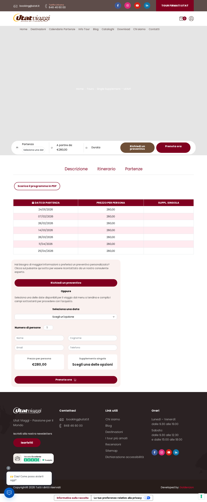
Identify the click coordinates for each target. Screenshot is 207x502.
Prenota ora (173, 146)
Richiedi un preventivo (137, 147)
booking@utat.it (29, 6)
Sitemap (111, 451)
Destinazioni (38, 29)
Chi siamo (139, 29)
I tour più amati (116, 438)
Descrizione (76, 169)
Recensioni (113, 444)
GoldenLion (187, 487)
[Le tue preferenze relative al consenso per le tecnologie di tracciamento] (201, 496)
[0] (181, 19)
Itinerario (106, 169)
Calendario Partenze (62, 29)
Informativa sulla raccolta (72, 497)
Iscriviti (27, 443)
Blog (95, 29)
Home (23, 29)
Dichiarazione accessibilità (124, 457)
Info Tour (84, 29)
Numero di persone (28, 327)
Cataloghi (108, 29)
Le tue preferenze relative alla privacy (118, 497)
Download (123, 29)
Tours (90, 89)
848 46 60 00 (73, 426)
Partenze (133, 169)
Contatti (154, 29)
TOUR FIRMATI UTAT (174, 5)
